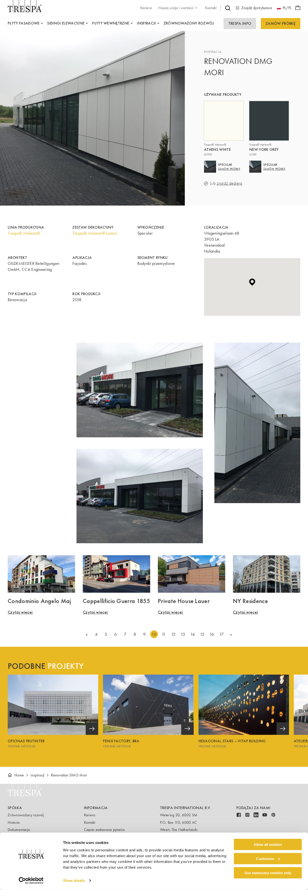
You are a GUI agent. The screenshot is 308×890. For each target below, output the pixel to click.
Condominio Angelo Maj (39, 601)
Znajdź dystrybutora (256, 8)
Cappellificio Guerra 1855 (116, 601)
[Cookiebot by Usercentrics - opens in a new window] (31, 880)
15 (202, 634)
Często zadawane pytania (104, 829)
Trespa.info (239, 23)
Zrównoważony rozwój (26, 815)
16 (212, 634)
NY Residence (250, 601)
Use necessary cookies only (267, 873)
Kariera (89, 815)
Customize (265, 859)
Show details (74, 880)
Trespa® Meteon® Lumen (94, 233)
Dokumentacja (19, 829)
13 (183, 634)
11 (164, 634)
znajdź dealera (229, 183)
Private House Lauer (184, 601)
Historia (14, 822)
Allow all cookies (268, 844)
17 (221, 634)
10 (154, 634)
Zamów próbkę (280, 23)
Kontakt (89, 822)
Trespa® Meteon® (24, 233)
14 (192, 634)
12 (173, 634)
